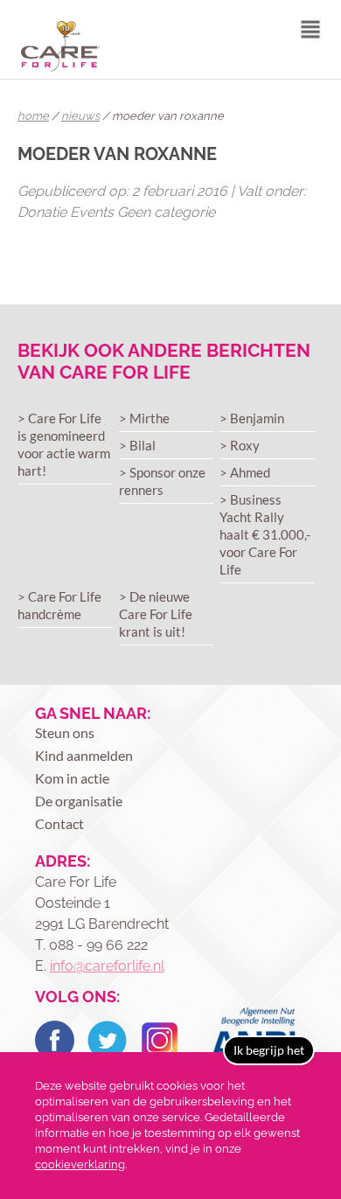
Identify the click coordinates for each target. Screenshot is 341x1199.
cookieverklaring (80, 1164)
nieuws (80, 115)
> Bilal (137, 445)
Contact (59, 823)
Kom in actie (72, 778)
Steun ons (64, 732)
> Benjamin (251, 418)
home (33, 115)
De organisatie (78, 800)
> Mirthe (144, 418)
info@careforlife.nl (107, 966)
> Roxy (239, 445)
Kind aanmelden (84, 755)
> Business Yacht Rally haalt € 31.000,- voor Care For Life (264, 534)
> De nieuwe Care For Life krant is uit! (155, 614)
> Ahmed (244, 472)
